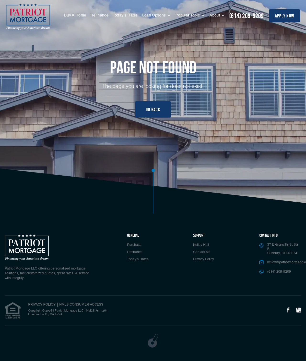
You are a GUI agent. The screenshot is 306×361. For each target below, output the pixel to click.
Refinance (99, 15)
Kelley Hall (201, 245)
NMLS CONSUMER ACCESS (81, 304)
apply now (284, 15)
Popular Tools (188, 15)
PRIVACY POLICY (41, 304)
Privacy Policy (203, 259)
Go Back (153, 109)
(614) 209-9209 (246, 16)
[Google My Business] (298, 310)
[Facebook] (288, 310)
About (215, 15)
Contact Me (202, 252)
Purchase (134, 245)
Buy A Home (75, 15)
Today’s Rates (125, 15)
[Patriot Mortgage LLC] (28, 17)
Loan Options (154, 15)
